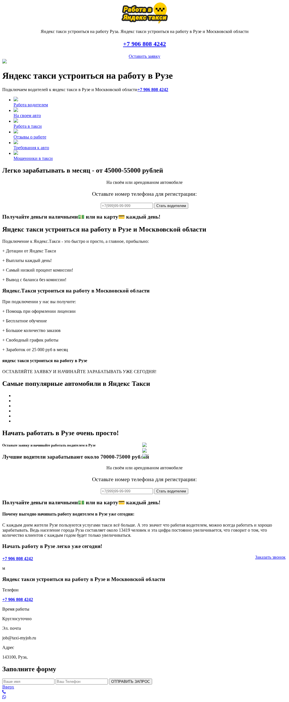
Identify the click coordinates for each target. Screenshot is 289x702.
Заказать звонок (270, 557)
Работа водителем (31, 104)
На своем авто (27, 115)
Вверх (8, 687)
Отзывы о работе (30, 137)
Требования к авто (31, 147)
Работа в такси (28, 126)
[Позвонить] (144, 692)
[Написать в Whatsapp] (144, 697)
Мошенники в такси (33, 158)
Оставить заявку (144, 56)
